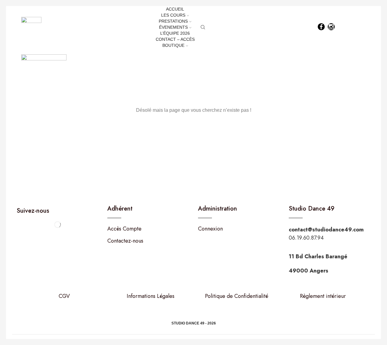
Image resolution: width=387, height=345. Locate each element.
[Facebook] (321, 27)
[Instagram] (331, 27)
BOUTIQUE (173, 45)
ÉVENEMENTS (173, 27)
